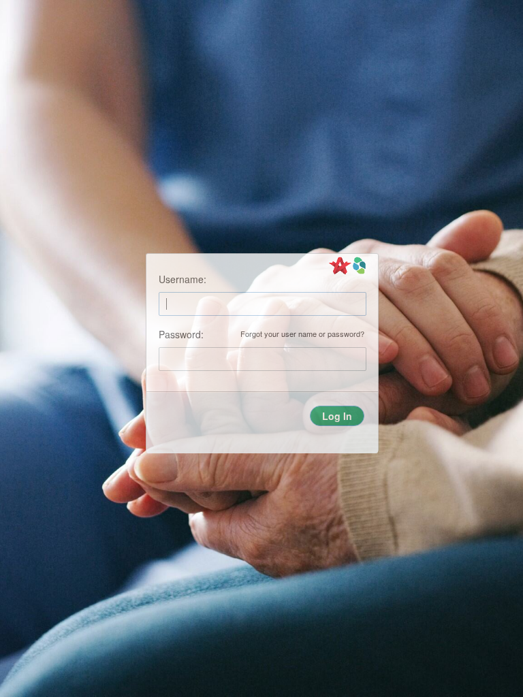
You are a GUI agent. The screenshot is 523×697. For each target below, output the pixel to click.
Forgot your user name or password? (302, 334)
